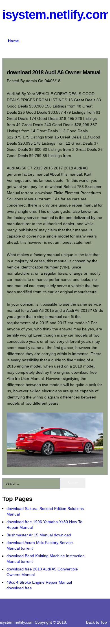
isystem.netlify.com (17, 622)
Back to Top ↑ (98, 622)
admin (32, 81)
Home (13, 41)
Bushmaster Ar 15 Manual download (38, 535)
